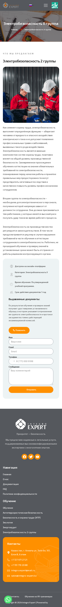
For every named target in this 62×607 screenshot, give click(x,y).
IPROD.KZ (52, 602)
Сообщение (14, 367)
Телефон (13, 357)
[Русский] (31, 5)
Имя (11, 337)
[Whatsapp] (8, 599)
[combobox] (12, 361)
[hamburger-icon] (46, 5)
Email (11, 347)
